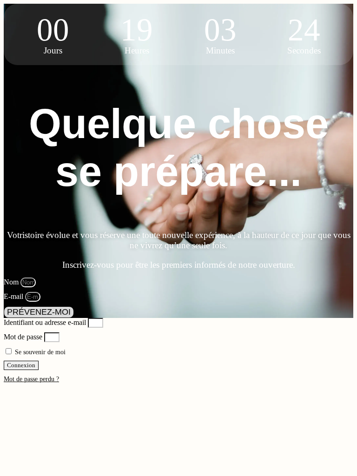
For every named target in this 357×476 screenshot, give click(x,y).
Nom (12, 282)
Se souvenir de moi (39, 352)
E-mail (14, 296)
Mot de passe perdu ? (31, 379)
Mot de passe (23, 337)
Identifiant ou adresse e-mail (45, 322)
